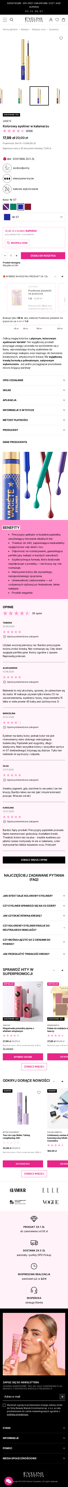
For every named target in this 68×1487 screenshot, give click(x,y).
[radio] (6, 207)
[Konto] (51, 19)
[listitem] (34, 641)
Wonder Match (53, 1025)
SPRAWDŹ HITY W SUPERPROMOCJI (18, 971)
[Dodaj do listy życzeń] (61, 38)
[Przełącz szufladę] (5, 19)
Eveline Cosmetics (54, 1132)
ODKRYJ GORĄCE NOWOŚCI (26, 1080)
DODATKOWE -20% (11, 115)
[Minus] (5, 255)
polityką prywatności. (18, 1414)
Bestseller (8, 984)
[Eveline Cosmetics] (34, 19)
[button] (34, 217)
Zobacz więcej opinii (34, 860)
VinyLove (6, 1025)
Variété (7, 121)
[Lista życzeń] (57, 19)
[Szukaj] (11, 19)
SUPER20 (31, 230)
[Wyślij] (62, 1397)
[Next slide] (62, 276)
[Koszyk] (63, 19)
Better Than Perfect (11, 1132)
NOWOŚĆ (7, 1091)
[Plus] (16, 255)
